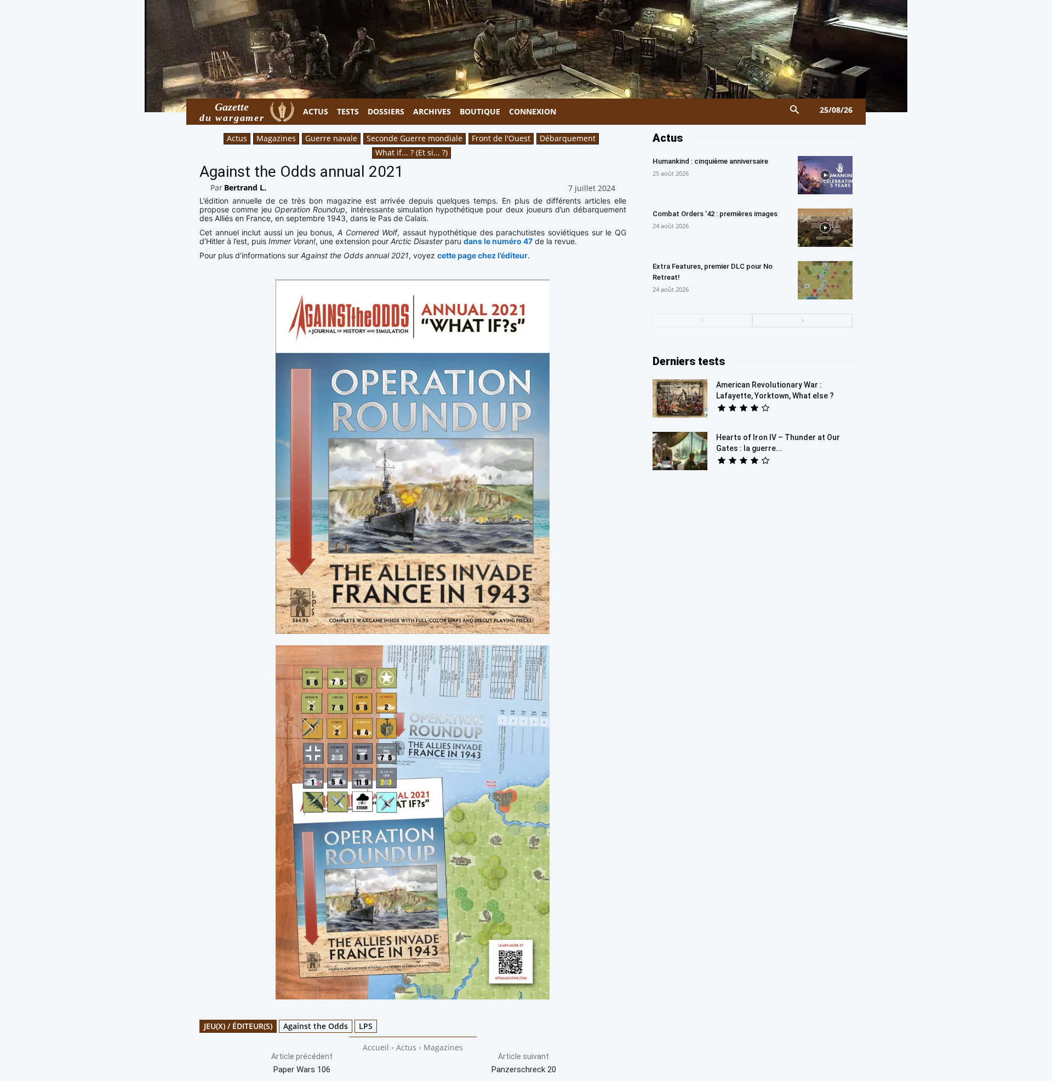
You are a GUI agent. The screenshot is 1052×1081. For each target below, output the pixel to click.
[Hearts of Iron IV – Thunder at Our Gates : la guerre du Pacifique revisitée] (680, 451)
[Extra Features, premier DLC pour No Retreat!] (825, 280)
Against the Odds (315, 1026)
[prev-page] (703, 320)
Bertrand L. (245, 187)
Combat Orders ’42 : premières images (715, 214)
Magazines (276, 138)
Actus (237, 138)
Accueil (376, 1047)
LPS (366, 1026)
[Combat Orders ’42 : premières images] (825, 228)
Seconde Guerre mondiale (414, 138)
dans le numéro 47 (498, 241)
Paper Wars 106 (301, 1069)
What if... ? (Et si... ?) (411, 152)
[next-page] (802, 320)
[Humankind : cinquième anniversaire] (825, 175)
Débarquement (568, 138)
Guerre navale (331, 138)
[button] (795, 110)
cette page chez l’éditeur (482, 255)
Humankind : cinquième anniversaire (710, 161)
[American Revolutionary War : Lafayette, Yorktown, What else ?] (680, 398)
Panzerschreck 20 (523, 1069)
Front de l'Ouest (501, 138)
